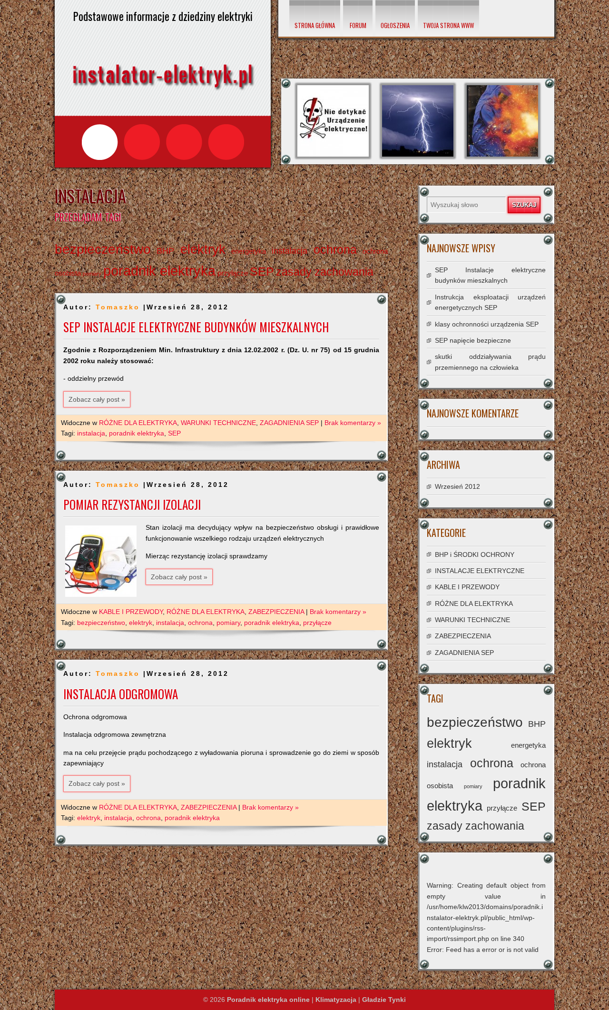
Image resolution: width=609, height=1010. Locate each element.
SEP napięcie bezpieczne (473, 340)
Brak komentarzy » (352, 422)
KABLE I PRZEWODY (131, 611)
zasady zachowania (324, 272)
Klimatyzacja (335, 999)
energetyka (248, 251)
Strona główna (315, 25)
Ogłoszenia (395, 25)
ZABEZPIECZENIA (276, 611)
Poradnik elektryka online (268, 999)
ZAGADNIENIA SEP (289, 422)
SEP (262, 271)
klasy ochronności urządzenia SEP (487, 324)
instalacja (289, 251)
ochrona (335, 249)
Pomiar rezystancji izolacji (132, 504)
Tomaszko (118, 307)
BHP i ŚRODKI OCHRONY (474, 554)
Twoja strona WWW (448, 25)
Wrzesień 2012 (457, 486)
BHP (165, 251)
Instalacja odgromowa (120, 694)
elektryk (203, 249)
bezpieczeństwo (103, 249)
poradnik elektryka (159, 270)
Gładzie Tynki (384, 999)
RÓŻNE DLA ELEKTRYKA (138, 422)
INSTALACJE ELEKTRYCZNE (479, 570)
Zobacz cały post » (97, 399)
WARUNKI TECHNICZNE (218, 422)
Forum (358, 25)
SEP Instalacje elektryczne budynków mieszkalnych (196, 327)
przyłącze (232, 273)
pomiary (92, 274)
